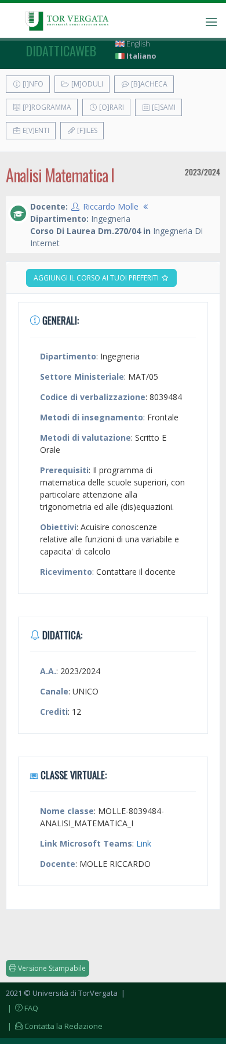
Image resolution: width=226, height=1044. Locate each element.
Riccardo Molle (110, 206)
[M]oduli (86, 84)
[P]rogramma (46, 107)
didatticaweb (61, 50)
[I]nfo (32, 84)
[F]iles (86, 130)
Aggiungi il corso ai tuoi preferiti (97, 278)
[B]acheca (148, 84)
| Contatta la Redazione (54, 1026)
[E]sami (163, 107)
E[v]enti (35, 130)
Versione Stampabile (51, 968)
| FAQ (22, 1008)
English (137, 44)
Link (143, 843)
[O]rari (110, 107)
